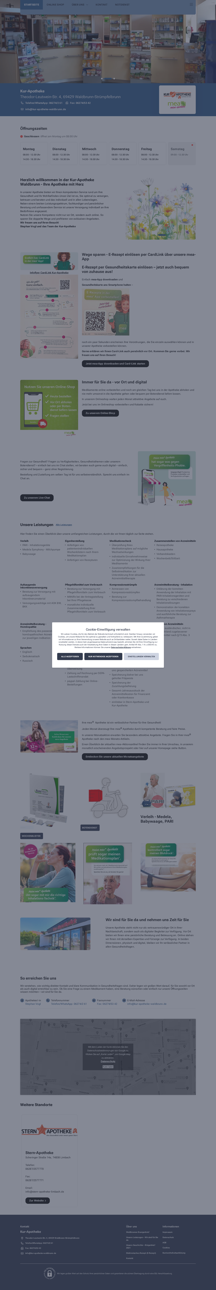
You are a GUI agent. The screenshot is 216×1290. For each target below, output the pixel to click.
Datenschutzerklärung (121, 647)
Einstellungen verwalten (141, 656)
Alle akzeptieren (70, 656)
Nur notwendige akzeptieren (103, 656)
